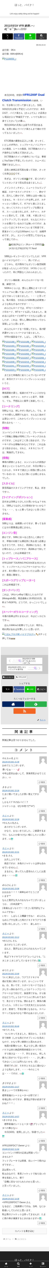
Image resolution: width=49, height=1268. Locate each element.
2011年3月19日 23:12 (10, 937)
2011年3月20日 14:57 (10, 1117)
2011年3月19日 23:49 (10, 974)
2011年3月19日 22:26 (10, 791)
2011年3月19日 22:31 (10, 852)
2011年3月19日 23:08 (10, 889)
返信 (43, 782)
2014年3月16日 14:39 (10, 1199)
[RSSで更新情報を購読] (24, 711)
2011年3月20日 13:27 (10, 1087)
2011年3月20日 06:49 (10, 1026)
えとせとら (9, 677)
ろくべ (5, 816)
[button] (41, 36)
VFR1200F (22, 677)
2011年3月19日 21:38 (10, 762)
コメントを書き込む (24, 1231)
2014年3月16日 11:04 (10, 1149)
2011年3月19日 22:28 (10, 819)
